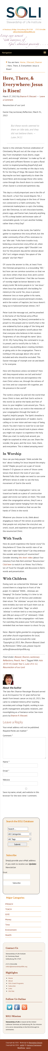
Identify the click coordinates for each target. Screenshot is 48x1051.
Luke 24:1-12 (31, 663)
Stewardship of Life (24, 15)
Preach (17, 660)
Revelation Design (35, 1043)
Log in (28, 1048)
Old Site (11, 991)
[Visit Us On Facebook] (17, 1010)
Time (7, 924)
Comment (8, 735)
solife (22, 1045)
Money (8, 919)
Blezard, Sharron (21, 657)
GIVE (7, 914)
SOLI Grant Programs (16, 983)
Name (6, 761)
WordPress (21, 1048)
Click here (7, 564)
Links (10, 988)
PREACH (9, 904)
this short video (26, 557)
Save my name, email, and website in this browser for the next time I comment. (21, 794)
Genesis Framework (34, 1045)
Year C (23, 660)
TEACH (8, 909)
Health (8, 935)
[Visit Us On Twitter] (9, 1010)
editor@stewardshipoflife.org (24, 32)
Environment (11, 929)
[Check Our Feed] (24, 1010)
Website (6, 779)
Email (6, 770)
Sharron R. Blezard (19, 715)
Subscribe (12, 986)
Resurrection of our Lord (14, 667)
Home (10, 978)
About (10, 981)
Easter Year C (18, 663)
